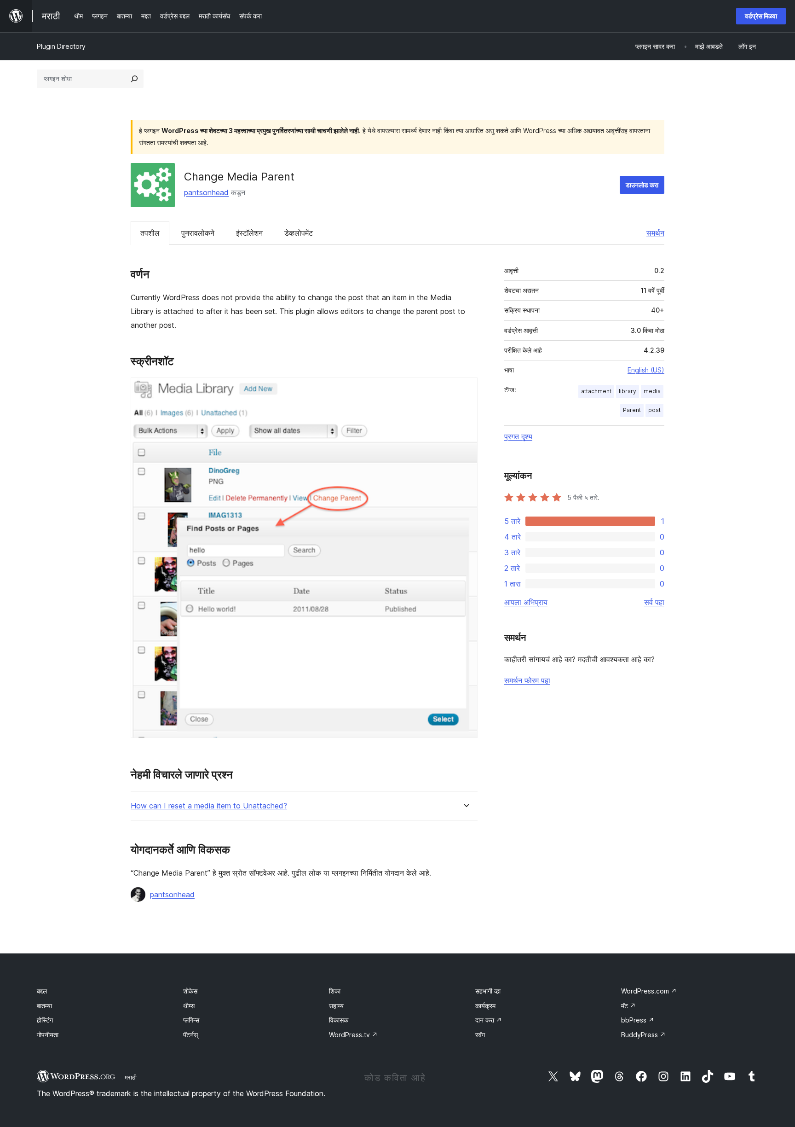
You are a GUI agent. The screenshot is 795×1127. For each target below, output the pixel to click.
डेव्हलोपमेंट (298, 233)
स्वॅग (480, 1035)
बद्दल (42, 991)
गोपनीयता (47, 1035)
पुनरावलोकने (197, 233)
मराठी (131, 1077)
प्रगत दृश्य (518, 436)
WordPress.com (649, 991)
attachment (596, 391)
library (627, 391)
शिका (334, 991)
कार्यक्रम (485, 1006)
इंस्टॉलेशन (249, 233)
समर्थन (655, 233)
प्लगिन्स (191, 1020)
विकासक (338, 1020)
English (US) (646, 370)
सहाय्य (336, 1006)
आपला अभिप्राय (525, 602)
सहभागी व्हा (488, 991)
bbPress (637, 1020)
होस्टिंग (45, 1020)
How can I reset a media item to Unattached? (209, 806)
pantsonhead (206, 192)
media (652, 391)
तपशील (150, 233)
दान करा (488, 1020)
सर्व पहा (654, 602)
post (654, 410)
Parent (632, 410)
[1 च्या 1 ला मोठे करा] (465, 390)
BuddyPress (643, 1035)
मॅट (628, 1006)
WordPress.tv (353, 1035)
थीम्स (189, 1006)
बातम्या (44, 1006)
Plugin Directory (61, 46)
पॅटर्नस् (190, 1035)
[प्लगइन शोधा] (134, 79)
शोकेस (190, 991)
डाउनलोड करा (642, 185)
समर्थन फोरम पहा (527, 680)
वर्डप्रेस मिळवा (761, 16)
